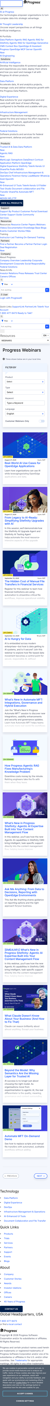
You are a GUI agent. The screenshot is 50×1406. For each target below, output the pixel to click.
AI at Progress (7, 11)
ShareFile (4, 169)
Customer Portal (28, 211)
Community (28, 214)
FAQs (28, 231)
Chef (11, 172)
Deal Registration (8, 249)
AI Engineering (7, 55)
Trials (6, 1238)
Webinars (40, 224)
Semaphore (17, 159)
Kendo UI (40, 166)
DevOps (4, 172)
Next (40, 1176)
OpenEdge (26, 163)
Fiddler (42, 185)
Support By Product (10, 211)
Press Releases (26, 273)
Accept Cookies (25, 1393)
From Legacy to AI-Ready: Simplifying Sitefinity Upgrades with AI (24, 520)
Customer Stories (16, 231)
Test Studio (5, 188)
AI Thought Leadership (11, 24)
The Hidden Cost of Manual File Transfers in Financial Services (25, 583)
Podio (13, 169)
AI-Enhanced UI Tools (11, 185)
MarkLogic (5, 159)
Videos (3, 227)
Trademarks (21, 1360)
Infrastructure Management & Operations (24, 1211)
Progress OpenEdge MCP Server (16, 49)
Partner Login (40, 244)
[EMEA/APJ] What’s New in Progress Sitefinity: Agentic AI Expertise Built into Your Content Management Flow (24, 954)
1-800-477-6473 (8, 313)
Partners (5, 240)
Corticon (39, 159)
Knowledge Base (31, 227)
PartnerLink (31, 306)
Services (4, 217)
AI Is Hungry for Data (18, 639)
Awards (7, 1283)
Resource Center (19, 224)
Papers (32, 224)
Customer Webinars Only (17, 421)
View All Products (11, 203)
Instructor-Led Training (11, 237)
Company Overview (10, 260)
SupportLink (18, 306)
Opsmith (21, 51)
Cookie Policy (21, 1383)
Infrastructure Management (13, 112)
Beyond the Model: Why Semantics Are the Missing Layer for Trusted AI (22, 1073)
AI (2, 8)
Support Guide (14, 214)
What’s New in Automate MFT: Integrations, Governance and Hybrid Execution (24, 702)
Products (5, 143)
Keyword (9, 398)
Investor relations (12, 1288)
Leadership (25, 260)
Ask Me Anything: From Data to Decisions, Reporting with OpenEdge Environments (24, 892)
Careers (4, 276)
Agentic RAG (20, 39)
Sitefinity (23, 166)
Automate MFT (17, 193)
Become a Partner (24, 244)
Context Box (11, 46)
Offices (12, 276)
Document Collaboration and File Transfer (25, 1220)
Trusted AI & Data (9, 146)
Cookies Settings (25, 1401)
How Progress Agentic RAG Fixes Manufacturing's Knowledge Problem (22, 768)
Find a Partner (7, 244)
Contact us (11, 1309)
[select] (25, 392)
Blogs (43, 227)
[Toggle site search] (1, 316)
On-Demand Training (34, 237)
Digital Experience (9, 96)
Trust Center (40, 273)
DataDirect (28, 159)
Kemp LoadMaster (30, 175)
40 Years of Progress (14, 1301)
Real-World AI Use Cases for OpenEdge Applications (23, 465)
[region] (25, 1385)
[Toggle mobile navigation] (2, 331)
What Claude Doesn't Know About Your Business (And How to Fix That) (24, 1018)
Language (10, 409)
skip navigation (11, 3)
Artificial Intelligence (10, 62)
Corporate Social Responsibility (29, 263)
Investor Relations (9, 273)
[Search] (1, 280)
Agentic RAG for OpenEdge (23, 43)
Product (9, 377)
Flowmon (16, 175)
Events (3, 231)
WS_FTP (12, 198)
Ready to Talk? (25, 313)
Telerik (31, 166)
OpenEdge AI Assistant (29, 46)
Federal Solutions (8, 131)
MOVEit (20, 169)
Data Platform (7, 39)
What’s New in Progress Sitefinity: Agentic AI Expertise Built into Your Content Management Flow (24, 828)
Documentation (15, 227)
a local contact (14, 1324)
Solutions (5, 59)
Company (6, 253)
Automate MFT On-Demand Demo (22, 1138)
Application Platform (10, 163)
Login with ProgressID (11, 298)
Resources (6, 221)
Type (7, 388)
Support (5, 208)
